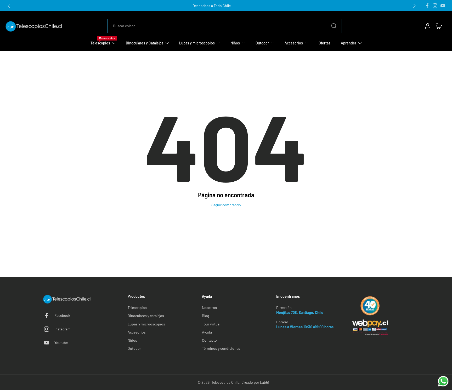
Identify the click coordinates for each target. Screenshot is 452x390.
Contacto (209, 340)
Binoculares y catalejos (146, 315)
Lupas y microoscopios (146, 324)
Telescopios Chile (225, 382)
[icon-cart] (439, 26)
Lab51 (264, 382)
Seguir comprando (226, 205)
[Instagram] (435, 6)
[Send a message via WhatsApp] (443, 381)
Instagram (62, 329)
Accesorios (137, 332)
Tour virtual (211, 324)
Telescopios (137, 307)
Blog (205, 315)
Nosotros (209, 307)
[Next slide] (414, 5)
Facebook (62, 315)
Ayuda (207, 332)
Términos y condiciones (221, 348)
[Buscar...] (333, 26)
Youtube (61, 342)
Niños (132, 340)
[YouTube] (443, 6)
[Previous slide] (9, 5)
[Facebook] (427, 6)
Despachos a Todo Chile (212, 5)
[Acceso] (427, 26)
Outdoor (134, 348)
